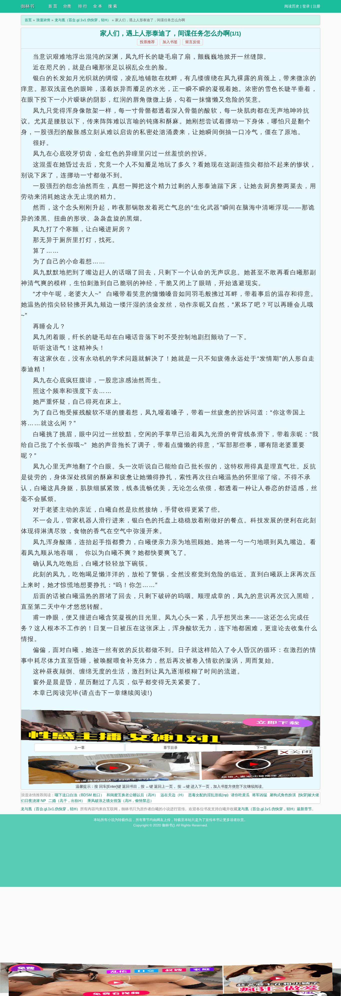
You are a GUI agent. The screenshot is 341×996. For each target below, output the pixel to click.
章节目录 (170, 748)
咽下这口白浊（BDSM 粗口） (79, 795)
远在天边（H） (173, 795)
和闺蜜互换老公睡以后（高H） (132, 795)
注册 (316, 6)
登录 (306, 6)
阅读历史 (291, 6)
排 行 (82, 6)
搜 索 (112, 6)
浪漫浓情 (43, 20)
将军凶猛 (259, 795)
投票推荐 (147, 42)
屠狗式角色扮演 (283, 795)
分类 (67, 6)
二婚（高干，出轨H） (66, 800)
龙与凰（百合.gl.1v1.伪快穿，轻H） (83, 20)
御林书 (27, 6)
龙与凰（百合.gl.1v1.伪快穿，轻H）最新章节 (274, 809)
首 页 (52, 6)
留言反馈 (192, 42)
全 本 (97, 6)
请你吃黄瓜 (240, 795)
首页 (28, 20)
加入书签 (170, 42)
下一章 (261, 748)
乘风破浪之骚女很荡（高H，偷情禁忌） (120, 800)
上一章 (79, 748)
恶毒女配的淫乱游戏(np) (208, 795)
